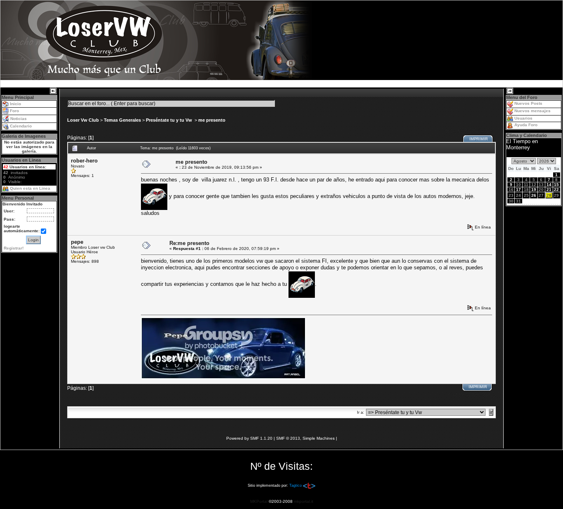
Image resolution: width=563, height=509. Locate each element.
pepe (77, 242)
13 (541, 184)
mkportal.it (303, 501)
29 (556, 195)
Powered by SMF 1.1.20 (249, 438)
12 (533, 184)
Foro (14, 110)
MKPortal (258, 501)
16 (511, 189)
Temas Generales (122, 120)
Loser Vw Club (83, 120)
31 (518, 201)
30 (511, 201)
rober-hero (84, 161)
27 (541, 195)
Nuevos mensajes (532, 110)
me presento (211, 120)
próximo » (481, 130)
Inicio (15, 103)
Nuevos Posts (528, 103)
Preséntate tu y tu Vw (169, 120)
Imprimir (478, 139)
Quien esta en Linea (30, 188)
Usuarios (523, 118)
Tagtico (295, 485)
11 (526, 184)
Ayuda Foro (525, 125)
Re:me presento (189, 243)
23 (511, 195)
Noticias (18, 118)
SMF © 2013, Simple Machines (305, 438)
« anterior (457, 130)
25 (526, 195)
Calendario (21, 126)
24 (518, 195)
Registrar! (13, 248)
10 (518, 184)
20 (541, 189)
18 (526, 189)
